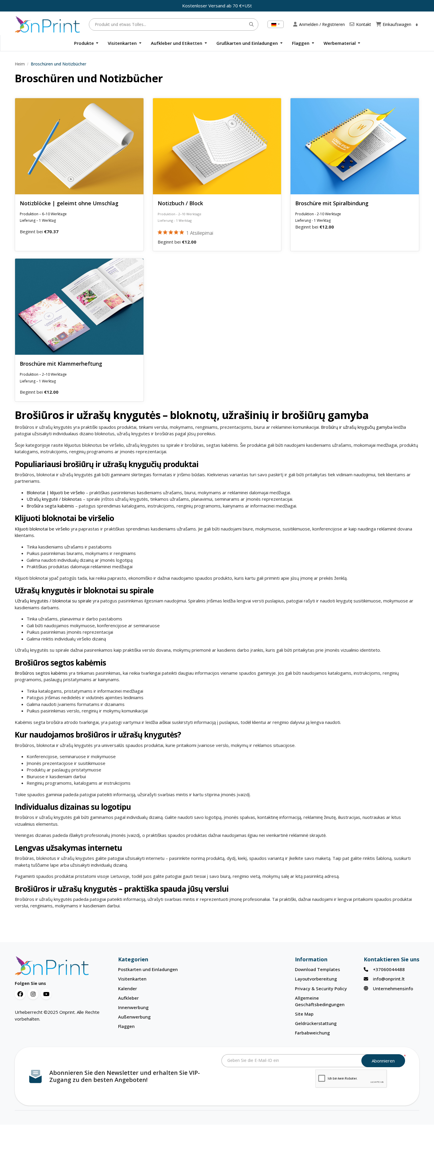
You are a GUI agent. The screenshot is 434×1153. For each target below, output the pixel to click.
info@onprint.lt (389, 979)
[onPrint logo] (62, 965)
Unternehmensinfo (393, 988)
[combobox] (275, 24)
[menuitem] (86, 43)
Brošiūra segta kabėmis (51, 506)
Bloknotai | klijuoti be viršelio (56, 492)
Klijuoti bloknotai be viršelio (42, 529)
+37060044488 (389, 969)
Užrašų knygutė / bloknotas (55, 499)
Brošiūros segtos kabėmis (41, 673)
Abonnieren (383, 1061)
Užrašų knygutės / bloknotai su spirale (53, 601)
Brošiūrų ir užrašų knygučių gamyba (356, 427)
